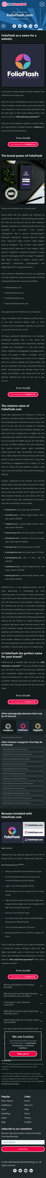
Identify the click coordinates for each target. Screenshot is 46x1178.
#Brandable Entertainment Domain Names (18, 783)
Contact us (38, 127)
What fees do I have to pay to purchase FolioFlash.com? (21, 1012)
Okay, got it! (23, 1053)
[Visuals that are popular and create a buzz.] (38, 727)
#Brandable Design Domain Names (15, 778)
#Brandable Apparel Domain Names (15, 769)
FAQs (26, 1109)
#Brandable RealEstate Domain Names (16, 759)
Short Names (7, 1101)
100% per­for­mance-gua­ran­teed (21, 959)
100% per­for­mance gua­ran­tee (28, 117)
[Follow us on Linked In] (31, 1170)
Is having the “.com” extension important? (17, 1003)
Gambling (5, 1113)
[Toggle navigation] (42, 4)
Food (3, 1109)
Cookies (27, 1122)
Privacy (27, 1117)
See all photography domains (11, 737)
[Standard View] (3, 26)
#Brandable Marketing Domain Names (16, 793)
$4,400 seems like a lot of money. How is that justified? (21, 1021)
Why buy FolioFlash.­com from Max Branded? (19, 985)
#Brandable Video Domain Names (15, 764)
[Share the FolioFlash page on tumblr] (25, 26)
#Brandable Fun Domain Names (14, 788)
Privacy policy (17, 1045)
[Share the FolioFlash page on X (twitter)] (19, 26)
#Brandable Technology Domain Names (17, 803)
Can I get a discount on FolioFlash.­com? (21, 1028)
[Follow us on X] (20, 1170)
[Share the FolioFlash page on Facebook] (14, 26)
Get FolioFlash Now (17, 977)
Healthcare (6, 1105)
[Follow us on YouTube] (25, 1170)
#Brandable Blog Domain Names (14, 774)
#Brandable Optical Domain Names (15, 749)
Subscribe (23, 1149)
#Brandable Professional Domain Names (17, 798)
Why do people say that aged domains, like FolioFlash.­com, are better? (21, 994)
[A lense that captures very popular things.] (23, 727)
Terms (27, 1113)
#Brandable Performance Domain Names (17, 754)
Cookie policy (31, 1043)
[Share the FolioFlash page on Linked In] (30, 26)
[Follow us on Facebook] (15, 1170)
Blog (3, 1122)
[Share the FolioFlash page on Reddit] (36, 26)
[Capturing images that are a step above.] (7, 727)
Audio (4, 1117)
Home (27, 1101)
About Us (28, 1105)
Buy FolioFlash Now (17, 144)
